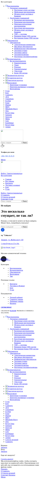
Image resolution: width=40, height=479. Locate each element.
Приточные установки (18, 85)
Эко (11, 276)
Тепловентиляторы (21, 55)
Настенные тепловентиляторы (25, 57)
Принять (4, 469)
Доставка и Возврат (17, 286)
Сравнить (9, 442)
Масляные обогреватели (23, 46)
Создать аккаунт (7, 459)
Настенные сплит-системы (24, 10)
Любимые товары (16, 301)
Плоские (17, 67)
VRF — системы (20, 34)
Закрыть (4, 447)
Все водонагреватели (18, 61)
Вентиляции (14, 274)
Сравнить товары (16, 299)
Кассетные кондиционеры (24, 28)
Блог (11, 288)
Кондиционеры (15, 268)
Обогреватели (15, 42)
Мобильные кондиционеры (24, 12)
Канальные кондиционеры (24, 22)
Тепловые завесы (20, 53)
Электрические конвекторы (24, 44)
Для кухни (18, 71)
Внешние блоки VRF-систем (25, 36)
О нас (12, 290)
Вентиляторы (15, 89)
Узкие (16, 65)
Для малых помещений (18, 8)
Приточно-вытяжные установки (22, 87)
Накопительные (20, 63)
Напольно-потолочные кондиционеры (23, 25)
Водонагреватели (16, 270)
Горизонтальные (20, 69)
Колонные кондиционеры (24, 20)
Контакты (13, 284)
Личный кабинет (16, 297)
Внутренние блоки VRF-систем (26, 38)
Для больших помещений (19, 18)
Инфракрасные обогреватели (25, 49)
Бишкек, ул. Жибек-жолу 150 (12, 240)
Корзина (13, 303)
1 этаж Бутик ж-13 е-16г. (10, 244)
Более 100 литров (20, 73)
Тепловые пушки (20, 51)
